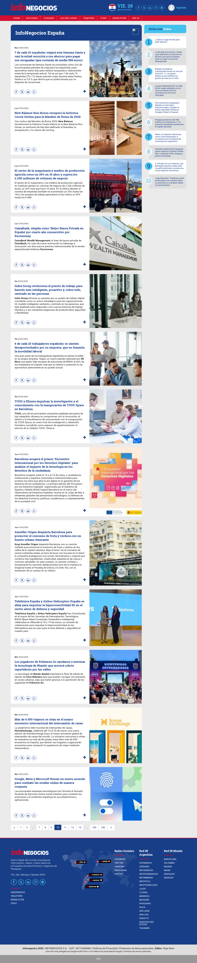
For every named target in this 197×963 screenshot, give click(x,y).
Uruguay (168, 877)
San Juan (144, 911)
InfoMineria (146, 877)
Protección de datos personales (136, 948)
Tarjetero (88, 18)
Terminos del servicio (133, 951)
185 (94, 827)
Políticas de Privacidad (105, 948)
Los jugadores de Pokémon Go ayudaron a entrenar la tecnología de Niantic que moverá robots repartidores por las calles (50, 665)
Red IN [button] (135, 18)
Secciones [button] (32, 18)
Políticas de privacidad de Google (107, 951)
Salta (142, 907)
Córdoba (144, 866)
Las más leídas (68, 18)
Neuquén (144, 900)
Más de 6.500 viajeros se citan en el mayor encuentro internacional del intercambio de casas (49, 721)
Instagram (121, 870)
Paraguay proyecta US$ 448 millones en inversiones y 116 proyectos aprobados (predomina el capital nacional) (169, 123)
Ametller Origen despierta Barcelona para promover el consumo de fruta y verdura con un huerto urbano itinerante (48, 536)
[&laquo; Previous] (14, 827)
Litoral (143, 892)
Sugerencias (18, 892)
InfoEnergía (146, 870)
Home (16, 18)
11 (65, 827)
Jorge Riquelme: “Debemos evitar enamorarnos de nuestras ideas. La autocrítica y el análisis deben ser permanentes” (169, 181)
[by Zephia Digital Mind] (98, 959)
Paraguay (169, 874)
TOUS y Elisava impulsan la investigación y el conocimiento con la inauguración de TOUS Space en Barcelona (49, 405)
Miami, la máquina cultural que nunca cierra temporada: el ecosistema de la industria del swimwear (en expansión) (168, 137)
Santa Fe (144, 918)
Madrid (168, 866)
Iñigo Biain (169, 948)
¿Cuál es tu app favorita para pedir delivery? (167, 40)
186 (103, 827)
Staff (104, 18)
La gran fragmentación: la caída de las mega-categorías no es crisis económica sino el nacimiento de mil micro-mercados (168, 90)
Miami (167, 870)
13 (79, 827)
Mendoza (144, 896)
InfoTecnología (148, 885)
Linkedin (119, 866)
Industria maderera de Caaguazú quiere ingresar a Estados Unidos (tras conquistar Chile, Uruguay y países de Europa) (169, 152)
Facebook (120, 859)
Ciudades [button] (49, 18)
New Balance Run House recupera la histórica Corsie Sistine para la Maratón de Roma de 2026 (48, 115)
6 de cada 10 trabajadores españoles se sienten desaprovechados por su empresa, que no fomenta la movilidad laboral (49, 347)
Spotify (119, 874)
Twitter (119, 863)
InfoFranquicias (148, 874)
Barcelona (170, 859)
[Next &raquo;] (111, 827)
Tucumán (144, 928)
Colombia (169, 863)
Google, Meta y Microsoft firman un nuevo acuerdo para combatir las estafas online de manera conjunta (50, 782)
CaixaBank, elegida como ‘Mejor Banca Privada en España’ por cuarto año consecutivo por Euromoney (49, 232)
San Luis (143, 914)
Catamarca (145, 863)
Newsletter (119, 18)
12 (72, 827)
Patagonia (145, 903)
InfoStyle (144, 881)
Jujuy (142, 888)
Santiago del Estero (146, 923)
